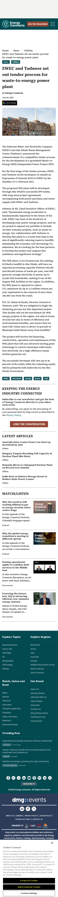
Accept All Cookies (29, 881)
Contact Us (35, 709)
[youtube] (29, 778)
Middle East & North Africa (42, 665)
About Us (34, 689)
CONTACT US (38, 819)
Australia (34, 657)
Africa (33, 649)
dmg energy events (39, 713)
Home (5, 50)
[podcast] (34, 778)
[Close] (52, 843)
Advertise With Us (38, 697)
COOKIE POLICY (46, 816)
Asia (32, 653)
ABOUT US (10, 816)
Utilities (28, 50)
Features (6, 700)
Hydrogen (6, 653)
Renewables (7, 661)
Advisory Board (37, 693)
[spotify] (39, 778)
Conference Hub (37, 717)
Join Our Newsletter (38, 24)
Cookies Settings (22, 819)
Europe (33, 661)
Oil (3, 657)
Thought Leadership (11, 708)
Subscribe (35, 705)
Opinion (5, 696)
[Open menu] (52, 24)
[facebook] (8, 778)
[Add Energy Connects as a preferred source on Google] (9, 103)
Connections (36, 721)
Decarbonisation (9, 645)
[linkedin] (24, 778)
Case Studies (36, 701)
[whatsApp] (50, 778)
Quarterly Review (10, 724)
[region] (29, 868)
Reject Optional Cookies (29, 887)
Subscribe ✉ (29, 784)
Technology (7, 665)
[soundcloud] (45, 778)
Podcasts (6, 712)
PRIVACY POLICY (31, 816)
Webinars (6, 720)
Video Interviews (9, 716)
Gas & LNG (7, 649)
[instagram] (13, 778)
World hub (35, 645)
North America (37, 669)
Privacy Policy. (14, 415)
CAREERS (19, 816)
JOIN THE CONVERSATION (29, 424)
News (16, 50)
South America (37, 672)
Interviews (7, 705)
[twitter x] (19, 778)
